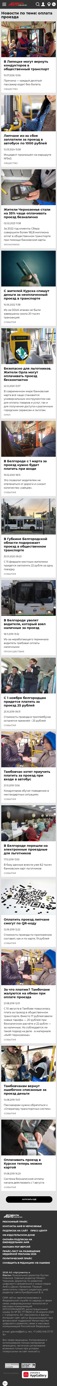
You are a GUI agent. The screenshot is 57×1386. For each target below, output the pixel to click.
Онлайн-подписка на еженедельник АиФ (17, 1241)
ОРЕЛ (7, 415)
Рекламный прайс (15, 1221)
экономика (12, 244)
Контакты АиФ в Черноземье (22, 1226)
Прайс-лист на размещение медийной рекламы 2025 (21, 1252)
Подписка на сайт (15, 1230)
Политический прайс (17, 1258)
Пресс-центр (38, 1230)
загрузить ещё (29, 1199)
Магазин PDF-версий (16, 1246)
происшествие (14, 651)
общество (11, 89)
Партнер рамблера (10, 1373)
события (10, 322)
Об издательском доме (19, 1235)
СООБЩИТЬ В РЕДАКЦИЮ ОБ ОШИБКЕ (26, 1262)
